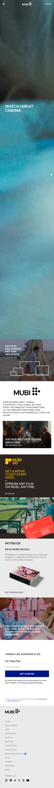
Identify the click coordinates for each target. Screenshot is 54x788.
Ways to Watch (11, 725)
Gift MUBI (9, 741)
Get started (27, 674)
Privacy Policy (42, 699)
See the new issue (14, 592)
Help (7, 729)
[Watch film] (27, 432)
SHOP (7, 770)
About (7, 721)
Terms (7, 758)
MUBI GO (9, 762)
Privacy (40, 683)
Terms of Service (27, 683)
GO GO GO (10, 493)
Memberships (10, 733)
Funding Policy (11, 745)
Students (9, 737)
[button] (4, 4)
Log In (48, 4)
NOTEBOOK (10, 766)
